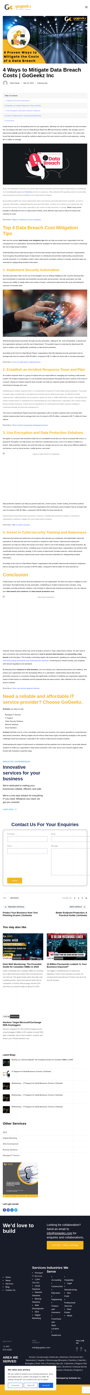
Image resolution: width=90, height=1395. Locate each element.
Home (8, 1277)
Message (54, 846)
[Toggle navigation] (73, 7)
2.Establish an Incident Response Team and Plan (23, 106)
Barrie (83, 1367)
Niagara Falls (81, 1363)
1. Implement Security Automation (17, 101)
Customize (15, 1385)
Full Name (11, 834)
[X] (78, 898)
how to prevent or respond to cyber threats (43, 541)
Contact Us (10, 1290)
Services (9, 1284)
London (58, 1367)
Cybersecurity (42, 83)
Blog (7, 1287)
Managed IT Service (11, 1155)
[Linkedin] (86, 898)
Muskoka (68, 1370)
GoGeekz (6, 709)
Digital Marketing (10, 1138)
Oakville (81, 1360)
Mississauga (52, 1360)
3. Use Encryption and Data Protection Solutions (22, 111)
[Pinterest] (82, 898)
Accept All (45, 1385)
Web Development (10, 1144)
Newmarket (31, 1360)
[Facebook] (75, 898)
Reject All (30, 1385)
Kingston (78, 1370)
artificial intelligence (56, 276)
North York (40, 1363)
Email (53, 834)
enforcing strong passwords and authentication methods (26, 660)
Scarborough (42, 1357)
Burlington (29, 1363)
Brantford (66, 1367)
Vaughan (41, 1360)
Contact (6, 732)
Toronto (32, 1357)
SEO (5, 1132)
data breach (14, 898)
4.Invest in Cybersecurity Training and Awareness (23, 116)
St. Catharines (67, 1363)
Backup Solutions (10, 1150)
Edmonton (58, 1370)
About (8, 1280)
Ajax (58, 1363)
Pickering (50, 1363)
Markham (64, 1357)
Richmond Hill (75, 1357)
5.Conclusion (9, 121)
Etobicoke (54, 1357)
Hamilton (72, 1360)
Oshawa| (76, 1367)
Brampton (63, 1360)
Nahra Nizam (15, 83)
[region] (30, 1378)
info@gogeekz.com (59, 1233)
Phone (9, 846)
